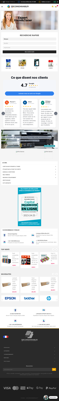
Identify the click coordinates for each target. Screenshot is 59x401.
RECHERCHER (29, 52)
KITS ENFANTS (7, 183)
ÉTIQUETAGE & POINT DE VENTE (12, 169)
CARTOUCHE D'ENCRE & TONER (11, 166)
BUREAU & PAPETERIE (9, 172)
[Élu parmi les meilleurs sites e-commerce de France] (29, 207)
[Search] (53, 7)
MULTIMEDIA (6, 174)
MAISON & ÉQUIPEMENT (9, 177)
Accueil (4, 162)
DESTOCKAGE (6, 180)
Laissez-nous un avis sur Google (29, 93)
